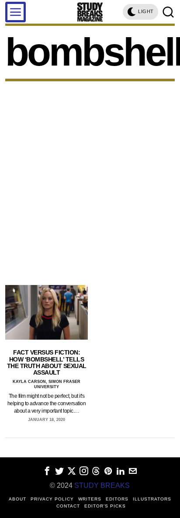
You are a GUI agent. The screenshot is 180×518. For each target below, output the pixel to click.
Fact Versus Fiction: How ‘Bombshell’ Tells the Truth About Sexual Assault (47, 362)
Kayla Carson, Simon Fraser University (46, 384)
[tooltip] (47, 471)
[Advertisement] (90, 176)
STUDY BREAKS (102, 485)
